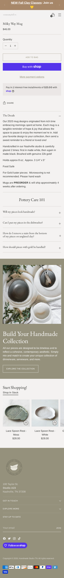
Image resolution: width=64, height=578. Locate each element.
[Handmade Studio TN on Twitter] (9, 539)
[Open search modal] (46, 14)
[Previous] (4, 5)
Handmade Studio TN (28, 558)
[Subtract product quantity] (15, 46)
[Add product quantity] (6, 46)
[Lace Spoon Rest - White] (45, 413)
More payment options (32, 76)
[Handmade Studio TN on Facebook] (5, 539)
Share (10, 103)
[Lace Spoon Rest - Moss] (16, 413)
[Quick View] (26, 423)
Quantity (7, 39)
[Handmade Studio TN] (10, 15)
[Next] (59, 5)
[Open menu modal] (59, 14)
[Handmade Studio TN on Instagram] (14, 539)
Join (58, 528)
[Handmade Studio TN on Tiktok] (19, 539)
